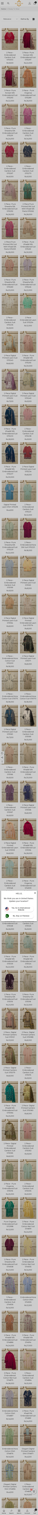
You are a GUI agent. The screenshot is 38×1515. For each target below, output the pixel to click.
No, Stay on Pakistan (21, 916)
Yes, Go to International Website (21, 909)
